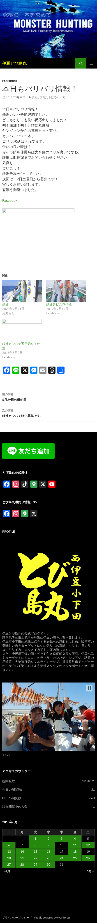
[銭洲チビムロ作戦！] (66, 291)
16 (48, 851)
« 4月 (6, 871)
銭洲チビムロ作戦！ (60, 304)
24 (61, 858)
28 (22, 864)
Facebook (9, 200)
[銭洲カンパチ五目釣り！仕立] (22, 330)
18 (75, 851)
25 (75, 858)
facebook (9, 81)
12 (88, 845)
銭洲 (5, 304)
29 (35, 864)
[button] (89, 688)
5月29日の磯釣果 (14, 397)
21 (22, 858)
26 (88, 858)
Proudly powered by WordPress (51, 917)
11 (75, 845)
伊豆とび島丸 (14, 63)
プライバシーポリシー (15, 917)
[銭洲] (22, 291)
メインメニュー (91, 63)
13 (9, 851)
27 (9, 864)
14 (22, 851)
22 (35, 858)
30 (48, 864)
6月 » (90, 871)
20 (9, 858)
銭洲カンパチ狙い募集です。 (22, 413)
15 (35, 851)
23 (48, 858)
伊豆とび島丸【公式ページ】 (49, 97)
